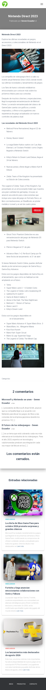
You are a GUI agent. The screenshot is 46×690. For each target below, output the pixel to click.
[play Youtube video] (23, 220)
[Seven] (6, 4)
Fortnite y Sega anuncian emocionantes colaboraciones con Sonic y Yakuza (22, 591)
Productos (21, 684)
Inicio (11, 684)
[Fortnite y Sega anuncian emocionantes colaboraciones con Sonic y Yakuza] (23, 567)
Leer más (20, 546)
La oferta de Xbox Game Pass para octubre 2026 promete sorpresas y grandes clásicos (22, 526)
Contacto (33, 684)
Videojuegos (17, 379)
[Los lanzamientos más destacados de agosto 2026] (23, 631)
